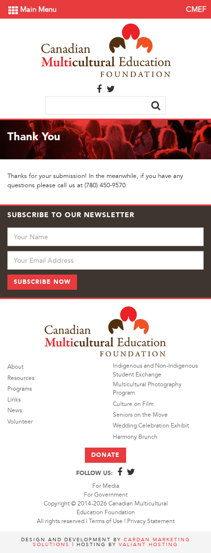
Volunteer (20, 422)
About (15, 367)
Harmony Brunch (135, 437)
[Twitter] (110, 89)
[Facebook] (99, 89)
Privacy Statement (151, 521)
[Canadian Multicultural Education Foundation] (106, 49)
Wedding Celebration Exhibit (151, 425)
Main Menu (37, 9)
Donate (105, 455)
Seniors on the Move (140, 415)
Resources (20, 378)
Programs (19, 389)
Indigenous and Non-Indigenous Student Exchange (155, 370)
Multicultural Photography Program (147, 389)
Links (14, 399)
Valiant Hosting (148, 544)
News (14, 410)
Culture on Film (133, 404)
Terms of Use (106, 521)
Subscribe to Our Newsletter (70, 215)
